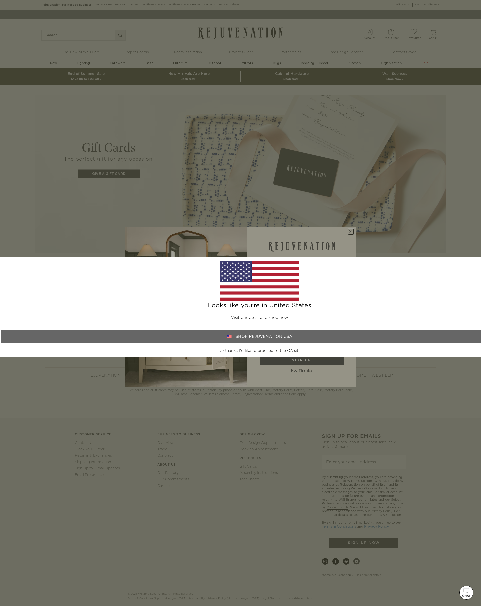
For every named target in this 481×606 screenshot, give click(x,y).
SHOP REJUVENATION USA (264, 337)
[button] (466, 593)
